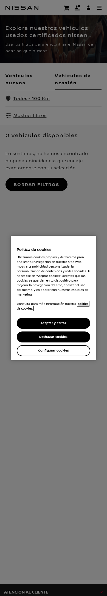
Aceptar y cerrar (53, 323)
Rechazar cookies (53, 337)
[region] (53, 298)
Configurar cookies (53, 350)
